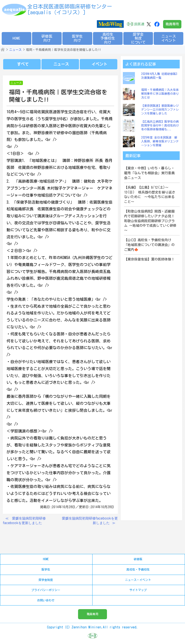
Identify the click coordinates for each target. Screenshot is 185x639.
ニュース (15, 49)
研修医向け (46, 38)
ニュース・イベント (138, 579)
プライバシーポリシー (45, 589)
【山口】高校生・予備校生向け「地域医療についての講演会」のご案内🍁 (149, 244)
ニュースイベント (168, 38)
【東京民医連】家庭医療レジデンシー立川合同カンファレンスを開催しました (160, 109)
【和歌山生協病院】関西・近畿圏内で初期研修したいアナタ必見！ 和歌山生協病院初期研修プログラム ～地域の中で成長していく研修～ (150, 221)
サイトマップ (138, 589)
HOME (16, 38)
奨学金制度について (138, 38)
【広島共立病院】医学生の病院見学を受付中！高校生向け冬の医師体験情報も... (160, 125)
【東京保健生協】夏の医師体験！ (149, 259)
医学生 (45, 569)
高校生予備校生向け (107, 38)
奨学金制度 (46, 579)
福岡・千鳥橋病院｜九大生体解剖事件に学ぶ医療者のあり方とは (160, 93)
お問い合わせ (45, 600)
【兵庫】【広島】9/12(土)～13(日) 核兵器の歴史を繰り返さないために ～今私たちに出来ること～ (149, 194)
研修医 (138, 559)
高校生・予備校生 (138, 569)
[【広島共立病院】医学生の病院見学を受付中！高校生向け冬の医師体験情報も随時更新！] (130, 126)
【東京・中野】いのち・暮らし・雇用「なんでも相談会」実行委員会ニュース (149, 172)
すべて (23, 64)
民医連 (139, 24)
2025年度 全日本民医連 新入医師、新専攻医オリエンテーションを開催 (160, 141)
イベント (99, 64)
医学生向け (77, 38)
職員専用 (172, 24)
